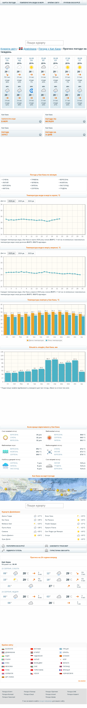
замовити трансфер (59, 546)
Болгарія (9, 649)
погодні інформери (45, 701)
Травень (34, 180)
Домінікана (30, 48)
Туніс (7, 670)
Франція (66, 670)
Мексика (9, 666)
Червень (35, 182)
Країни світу (53, 3)
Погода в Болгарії (7, 694)
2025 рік (21, 201)
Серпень (35, 188)
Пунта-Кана (6, 528)
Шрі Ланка (9, 677)
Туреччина (38, 670)
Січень (5, 180)
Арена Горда (7, 516)
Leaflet (77, 500)
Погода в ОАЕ (71, 691)
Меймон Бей (7, 524)
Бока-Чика (49, 516)
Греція (66, 649)
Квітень (6, 188)
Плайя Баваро (50, 524)
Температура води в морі (32, 3)
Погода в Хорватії (73, 694)
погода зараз (5, 133)
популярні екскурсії (15, 546)
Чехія (36, 673)
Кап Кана (5, 520)
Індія (7, 656)
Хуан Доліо (6, 539)
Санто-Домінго (7, 535)
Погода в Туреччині (52, 691)
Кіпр (64, 659)
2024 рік (31, 201)
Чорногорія (68, 673)
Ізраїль (66, 652)
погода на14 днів (50, 133)
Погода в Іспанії (51, 694)
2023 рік (31, 253)
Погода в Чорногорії (8, 697)
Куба (7, 663)
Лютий (5, 182)
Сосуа (47, 535)
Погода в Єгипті (7, 691)
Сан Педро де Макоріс (54, 531)
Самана (5, 531)
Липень (34, 185)
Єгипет (37, 652)
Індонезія (38, 656)
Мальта (66, 663)
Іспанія (66, 656)
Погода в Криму (51, 697)
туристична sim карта (59, 550)
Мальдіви (38, 663)
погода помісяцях (50, 120)
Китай (36, 659)
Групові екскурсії (71, 3)
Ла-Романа (49, 520)
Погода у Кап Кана (50, 48)
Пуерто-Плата (50, 528)
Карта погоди (9, 3)
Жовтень (64, 182)
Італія (7, 659)
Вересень (64, 180)
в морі (8, 120)
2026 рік (11, 201)
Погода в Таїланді (29, 691)
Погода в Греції (29, 694)
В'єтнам (37, 649)
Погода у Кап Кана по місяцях (43, 175)
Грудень (63, 188)
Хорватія (9, 673)
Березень (7, 185)
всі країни (82, 681)
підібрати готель (14, 550)
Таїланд (66, 666)
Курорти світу (9, 48)
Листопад (64, 185)
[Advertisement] (43, 23)
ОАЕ (35, 666)
